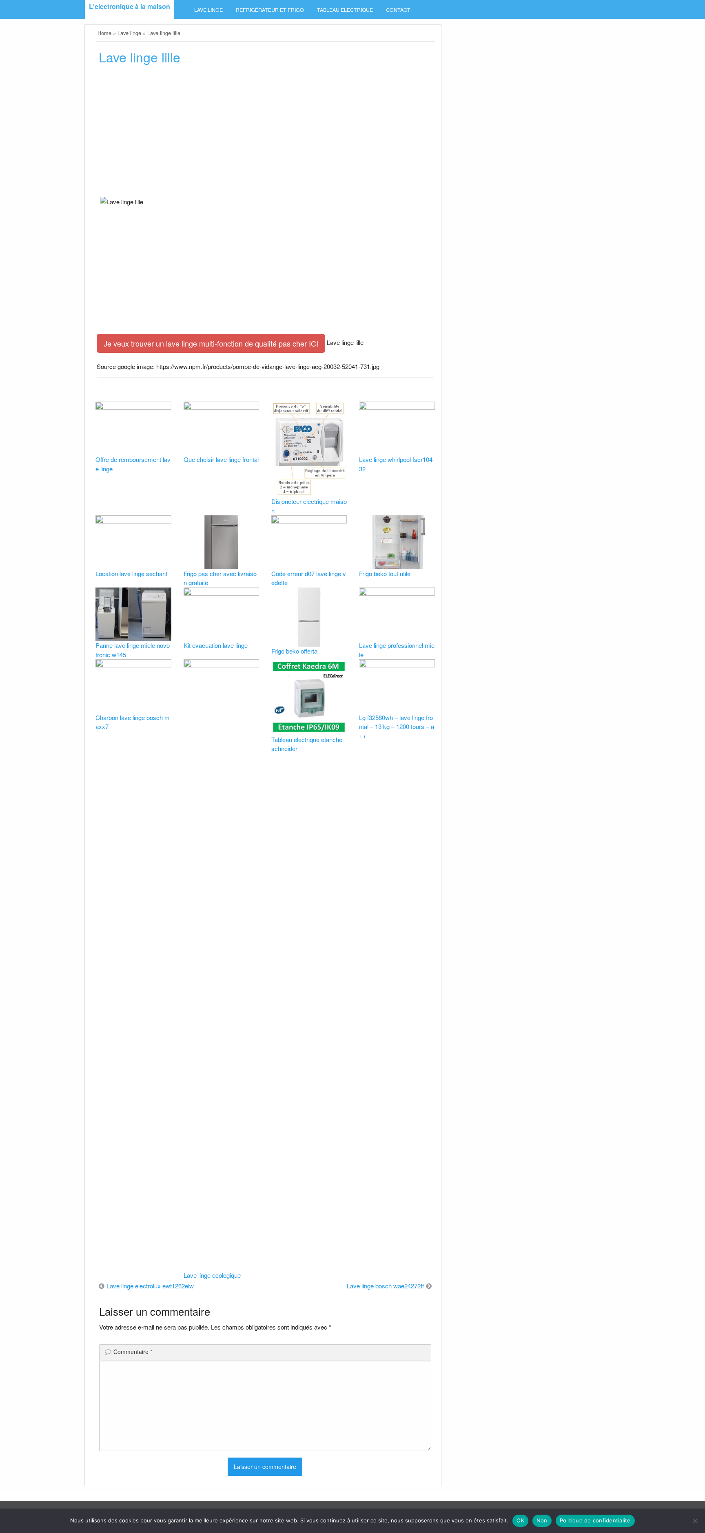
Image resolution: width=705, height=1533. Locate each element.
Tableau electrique (345, 9)
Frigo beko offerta (294, 651)
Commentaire (132, 1351)
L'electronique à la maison (129, 6)
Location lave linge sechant (131, 573)
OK (520, 1520)
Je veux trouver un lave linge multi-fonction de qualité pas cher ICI (211, 343)
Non (542, 1520)
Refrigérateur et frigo (270, 9)
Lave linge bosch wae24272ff (385, 1285)
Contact (398, 9)
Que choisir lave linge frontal (221, 459)
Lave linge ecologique (212, 1275)
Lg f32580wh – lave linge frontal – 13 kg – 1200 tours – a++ (396, 726)
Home (104, 33)
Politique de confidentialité (595, 1520)
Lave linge (208, 9)
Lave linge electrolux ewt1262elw (150, 1285)
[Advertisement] (265, 133)
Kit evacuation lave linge (216, 645)
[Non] (695, 1521)
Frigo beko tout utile (384, 573)
